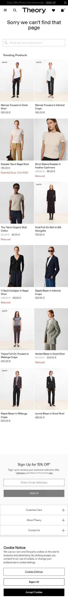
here (50, 473)
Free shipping (17, 2)
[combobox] (34, 42)
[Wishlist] (53, 10)
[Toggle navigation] (5, 10)
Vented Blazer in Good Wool (50, 353)
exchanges (32, 2)
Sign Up (34, 493)
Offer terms (20, 473)
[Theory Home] (34, 10)
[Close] (65, 3)
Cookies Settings (34, 571)
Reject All (34, 582)
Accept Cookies (34, 592)
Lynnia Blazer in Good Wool (49, 413)
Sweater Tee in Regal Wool (15, 164)
